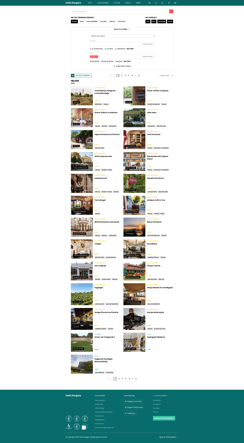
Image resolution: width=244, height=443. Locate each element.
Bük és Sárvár (130, 146)
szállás (161, 279)
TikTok (155, 412)
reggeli (116, 191)
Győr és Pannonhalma (81, 255)
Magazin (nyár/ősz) (134, 401)
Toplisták (121, 21)
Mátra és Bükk (130, 168)
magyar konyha (159, 328)
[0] (114, 75)
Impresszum (99, 416)
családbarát (99, 372)
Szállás (112, 21)
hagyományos (111, 257)
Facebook (157, 400)
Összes (74, 21)
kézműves (98, 104)
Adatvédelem (100, 400)
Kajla (170, 21)
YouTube (156, 408)
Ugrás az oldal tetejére (167, 437)
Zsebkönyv (131, 413)
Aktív (82, 21)
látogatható (152, 191)
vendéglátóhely (153, 257)
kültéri (164, 235)
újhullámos (106, 279)
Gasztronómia (92, 21)
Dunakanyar (130, 233)
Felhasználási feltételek (103, 412)
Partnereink (99, 424)
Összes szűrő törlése (123, 66)
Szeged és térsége (132, 211)
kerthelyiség (161, 126)
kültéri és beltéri (154, 104)
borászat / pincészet (161, 148)
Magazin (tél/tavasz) (135, 407)
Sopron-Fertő (78, 189)
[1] (111, 75)
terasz (105, 104)
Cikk (147, 21)
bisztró (104, 126)
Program (161, 21)
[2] (135, 75)
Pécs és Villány (78, 348)
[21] (138, 75)
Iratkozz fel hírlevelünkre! (164, 418)
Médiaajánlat (99, 420)
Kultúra (103, 21)
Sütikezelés (99, 404)
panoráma (151, 126)
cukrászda (112, 235)
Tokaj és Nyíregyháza (80, 168)
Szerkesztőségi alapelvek (104, 428)
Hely (153, 21)
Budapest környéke (80, 211)
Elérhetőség (99, 408)
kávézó (114, 279)
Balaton (76, 102)
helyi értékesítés (154, 235)
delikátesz (112, 126)
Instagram (157, 404)
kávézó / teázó (107, 170)
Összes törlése (147, 44)
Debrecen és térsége (133, 255)
